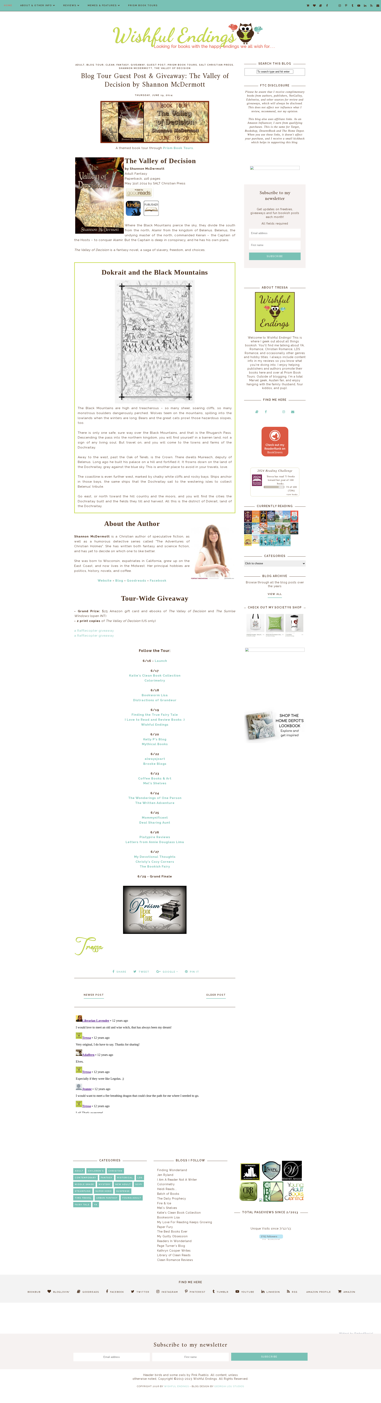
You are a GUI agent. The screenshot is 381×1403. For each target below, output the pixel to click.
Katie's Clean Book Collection (179, 1212)
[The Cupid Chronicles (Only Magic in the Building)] (287, 545)
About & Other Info (36, 5)
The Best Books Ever (172, 1231)
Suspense (123, 1191)
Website (105, 580)
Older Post (216, 994)
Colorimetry (166, 1184)
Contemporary (85, 1177)
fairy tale (82, 1205)
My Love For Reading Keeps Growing (184, 1222)
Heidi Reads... (167, 1189)
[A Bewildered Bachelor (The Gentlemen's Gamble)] (287, 521)
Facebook (158, 580)
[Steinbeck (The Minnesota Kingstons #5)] (294, 533)
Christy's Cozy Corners (155, 862)
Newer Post (94, 994)
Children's (96, 1171)
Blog (119, 580)
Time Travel (83, 1198)
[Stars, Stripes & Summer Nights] (271, 521)
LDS (140, 1177)
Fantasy (122, 65)
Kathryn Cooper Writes (174, 1250)
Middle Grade (84, 1184)
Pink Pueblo (200, 1375)
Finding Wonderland (172, 1170)
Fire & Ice (164, 1203)
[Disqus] (154, 1063)
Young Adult (131, 1198)
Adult (80, 65)
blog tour (95, 65)
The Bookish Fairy (155, 866)
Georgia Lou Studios (229, 1386)
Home (8, 5)
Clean (110, 65)
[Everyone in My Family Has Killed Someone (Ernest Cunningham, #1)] (294, 521)
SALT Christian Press (216, 65)
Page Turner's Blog (171, 1245)
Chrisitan (115, 1171)
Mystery (105, 1184)
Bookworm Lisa (168, 1217)
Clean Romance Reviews (175, 1260)
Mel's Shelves (167, 1207)
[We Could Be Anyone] (263, 521)
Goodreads (136, 580)
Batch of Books (168, 1193)
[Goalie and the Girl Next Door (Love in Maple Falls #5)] (263, 533)
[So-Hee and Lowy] (256, 542)
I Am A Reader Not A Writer (177, 1179)
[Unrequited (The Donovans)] (271, 533)
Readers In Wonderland (174, 1241)
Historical (125, 1177)
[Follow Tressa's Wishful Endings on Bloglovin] (271, 1238)
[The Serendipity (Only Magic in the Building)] (279, 545)
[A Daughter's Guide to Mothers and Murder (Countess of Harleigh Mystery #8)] (248, 545)
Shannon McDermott (135, 68)
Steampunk (83, 1191)
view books (292, 494)
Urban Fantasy (107, 1198)
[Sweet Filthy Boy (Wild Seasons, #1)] (256, 521)
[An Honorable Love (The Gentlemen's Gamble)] (279, 521)
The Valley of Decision (172, 68)
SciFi (138, 1184)
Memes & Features (102, 5)
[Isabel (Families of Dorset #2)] (287, 533)
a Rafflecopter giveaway (94, 630)
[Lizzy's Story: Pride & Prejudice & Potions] (248, 521)
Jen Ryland (165, 1174)
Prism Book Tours (143, 5)
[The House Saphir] (248, 533)
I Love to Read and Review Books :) (155, 719)
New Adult (123, 1184)
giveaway (138, 65)
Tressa (270, 476)
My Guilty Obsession (172, 1236)
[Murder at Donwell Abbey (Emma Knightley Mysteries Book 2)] (256, 533)
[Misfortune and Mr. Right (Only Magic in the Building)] (263, 545)
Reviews (69, 5)
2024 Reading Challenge (274, 470)
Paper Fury (165, 1227)
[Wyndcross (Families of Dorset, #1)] (279, 533)
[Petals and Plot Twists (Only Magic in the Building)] (271, 545)
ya (95, 1205)
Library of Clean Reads (174, 1255)
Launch (161, 661)
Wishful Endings (176, 1386)
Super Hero (103, 1191)
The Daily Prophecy (171, 1198)
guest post (156, 65)
